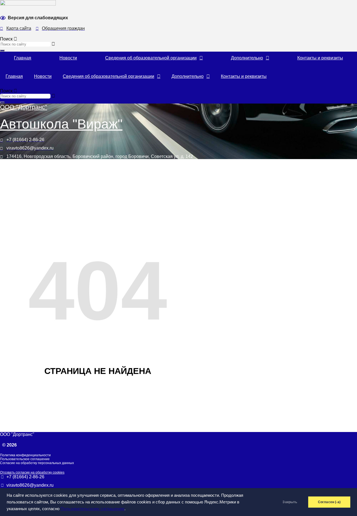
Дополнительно (247, 58)
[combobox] (25, 44)
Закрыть (290, 502)
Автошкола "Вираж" (61, 124)
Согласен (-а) (329, 502)
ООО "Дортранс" (23, 107)
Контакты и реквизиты (320, 58)
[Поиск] (2, 50)
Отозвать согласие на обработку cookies (32, 472)
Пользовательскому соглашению (92, 509)
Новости (68, 58)
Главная (22, 58)
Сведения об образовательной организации (151, 58)
